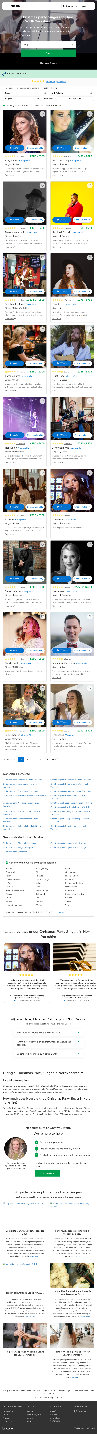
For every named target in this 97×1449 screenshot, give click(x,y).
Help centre (8, 1411)
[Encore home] (15, 6)
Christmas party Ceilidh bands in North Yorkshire (67, 797)
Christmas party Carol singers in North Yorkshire (20, 820)
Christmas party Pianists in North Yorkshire (22, 779)
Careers (53, 1414)
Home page (8, 88)
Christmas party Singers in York (17, 851)
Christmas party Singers (28, 88)
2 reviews (67, 372)
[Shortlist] (77, 6)
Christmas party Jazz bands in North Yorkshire (71, 803)
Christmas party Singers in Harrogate (19, 843)
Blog (29, 1421)
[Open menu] (7, 6)
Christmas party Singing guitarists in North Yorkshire (69, 785)
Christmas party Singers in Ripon (18, 847)
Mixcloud (91, 1428)
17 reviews (68, 300)
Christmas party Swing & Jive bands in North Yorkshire (70, 813)
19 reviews (68, 659)
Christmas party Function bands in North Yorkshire (68, 828)
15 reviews (68, 444)
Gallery (30, 1418)
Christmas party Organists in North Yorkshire (70, 791)
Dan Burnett (75, 995)
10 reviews (20, 515)
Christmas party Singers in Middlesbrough (69, 843)
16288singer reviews (56, 81)
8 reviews (20, 731)
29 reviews (20, 372)
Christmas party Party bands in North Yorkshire (24, 795)
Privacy (6, 1418)
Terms (5, 1414)
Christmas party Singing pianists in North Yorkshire (21, 785)
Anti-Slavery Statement (56, 1419)
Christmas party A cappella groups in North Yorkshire (69, 820)
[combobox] (25, 93)
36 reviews (20, 156)
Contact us (7, 1421)
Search (69, 6)
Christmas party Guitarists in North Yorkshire (70, 779)
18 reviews (68, 228)
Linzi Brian (27, 995)
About (53, 1411)
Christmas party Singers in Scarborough (68, 847)
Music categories (34, 1414)
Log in (84, 6)
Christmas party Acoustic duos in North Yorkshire (21, 804)
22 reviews (20, 228)
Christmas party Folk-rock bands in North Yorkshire (21, 813)
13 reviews (20, 444)
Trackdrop (78, 1428)
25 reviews (68, 156)
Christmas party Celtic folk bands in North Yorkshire (22, 828)
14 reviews (20, 300)
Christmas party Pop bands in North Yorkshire (71, 807)
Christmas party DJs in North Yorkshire (20, 791)
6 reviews (67, 515)
